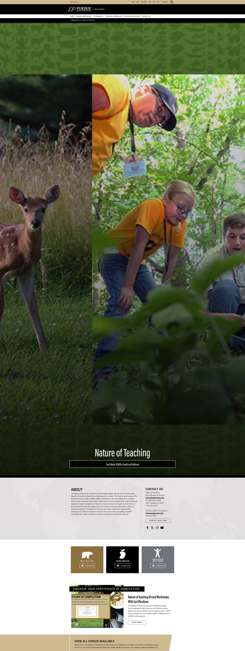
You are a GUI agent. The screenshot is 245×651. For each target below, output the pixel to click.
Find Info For (74, 2)
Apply (133, 2)
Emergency (164, 2)
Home (72, 16)
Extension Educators (132, 16)
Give (158, 2)
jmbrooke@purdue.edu (155, 498)
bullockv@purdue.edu (154, 513)
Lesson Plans (89, 566)
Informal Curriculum (114, 16)
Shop (149, 2)
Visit (154, 2)
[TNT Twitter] (152, 528)
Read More (137, 622)
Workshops (98, 16)
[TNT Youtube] (162, 528)
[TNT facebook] (147, 528)
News (138, 2)
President (144, 2)
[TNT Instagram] (157, 528)
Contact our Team (158, 520)
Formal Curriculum (83, 16)
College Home (75, 20)
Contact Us (146, 16)
